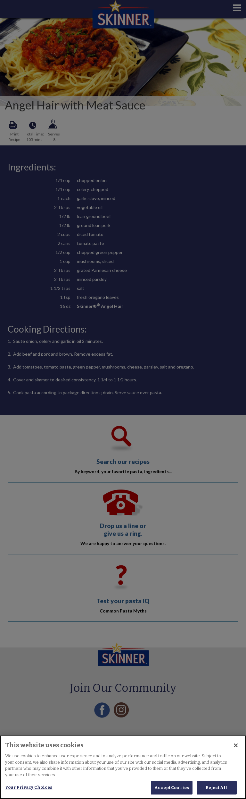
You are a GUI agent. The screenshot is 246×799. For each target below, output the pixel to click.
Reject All (216, 787)
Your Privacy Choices (29, 787)
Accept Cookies (171, 787)
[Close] (236, 745)
